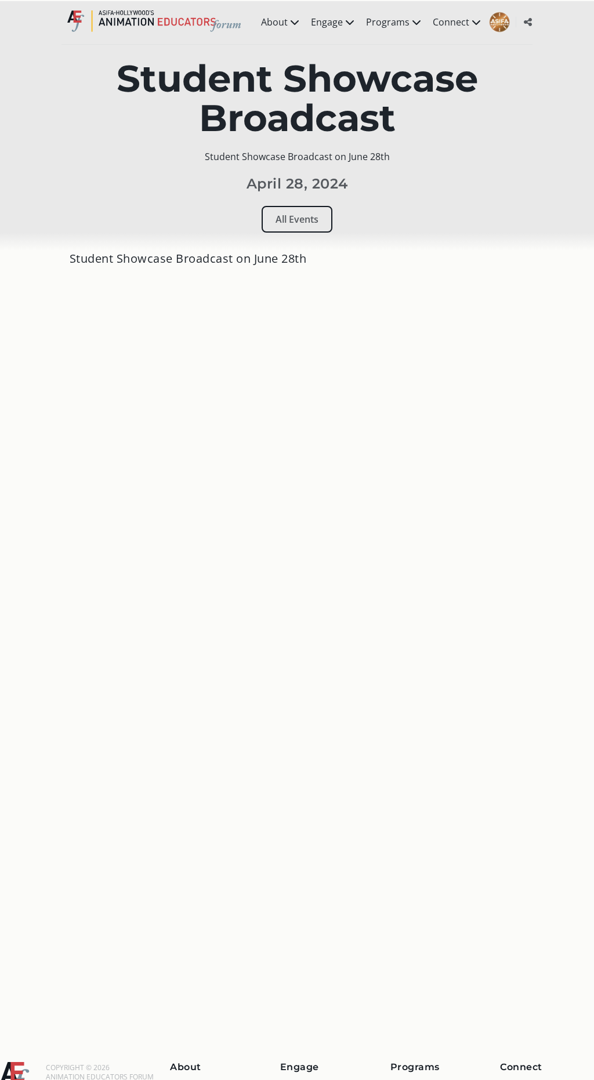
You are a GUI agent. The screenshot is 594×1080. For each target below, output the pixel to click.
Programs (388, 22)
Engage (327, 22)
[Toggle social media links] (528, 22)
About (274, 22)
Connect (451, 22)
